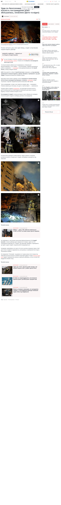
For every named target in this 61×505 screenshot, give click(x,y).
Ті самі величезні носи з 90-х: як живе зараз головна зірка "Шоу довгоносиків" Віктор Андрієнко (51, 66)
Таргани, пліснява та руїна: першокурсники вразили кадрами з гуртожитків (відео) (50, 81)
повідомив (15, 68)
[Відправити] (15, 1)
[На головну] (30, 1)
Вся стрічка (45, 27)
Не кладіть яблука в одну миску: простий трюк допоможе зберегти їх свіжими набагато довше (50, 51)
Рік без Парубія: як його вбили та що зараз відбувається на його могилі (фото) (50, 88)
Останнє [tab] (45, 24)
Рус (59, 1)
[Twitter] (52, 1)
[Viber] (47, 1)
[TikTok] (56, 1)
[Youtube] (51, 1)
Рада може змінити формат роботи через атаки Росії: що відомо (51, 45)
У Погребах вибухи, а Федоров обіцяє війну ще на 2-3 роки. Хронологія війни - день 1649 (49, 38)
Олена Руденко (6, 16)
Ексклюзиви (40, 4)
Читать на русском (5, 19)
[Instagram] (54, 1)
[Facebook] (45, 1)
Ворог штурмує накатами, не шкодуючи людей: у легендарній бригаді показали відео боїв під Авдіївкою (25, 290)
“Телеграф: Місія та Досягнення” (53, 4)
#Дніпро (5, 299)
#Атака (17, 299)
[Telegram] (49, 1)
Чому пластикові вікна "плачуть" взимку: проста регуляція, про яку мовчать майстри (50, 59)
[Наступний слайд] (60, 4)
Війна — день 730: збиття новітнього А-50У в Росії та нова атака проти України (26, 230)
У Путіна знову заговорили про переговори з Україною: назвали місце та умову (50, 74)
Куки (32, 7)
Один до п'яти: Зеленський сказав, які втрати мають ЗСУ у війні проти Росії (25, 267)
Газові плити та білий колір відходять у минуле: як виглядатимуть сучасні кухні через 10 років (51, 106)
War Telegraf (16, 276)
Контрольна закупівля (30, 4)
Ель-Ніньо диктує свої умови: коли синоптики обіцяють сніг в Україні (50, 31)
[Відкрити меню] (2, 1)
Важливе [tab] (57, 24)
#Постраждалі (11, 299)
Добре (36, 7)
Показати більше (49, 111)
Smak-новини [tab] (51, 24)
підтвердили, (16, 88)
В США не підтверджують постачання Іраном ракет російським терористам (25, 278)
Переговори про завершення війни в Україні (12, 4)
